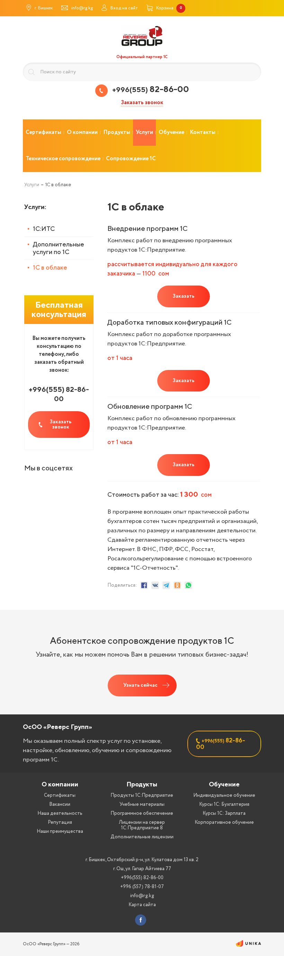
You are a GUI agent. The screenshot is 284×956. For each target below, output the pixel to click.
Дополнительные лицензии (142, 836)
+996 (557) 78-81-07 (142, 886)
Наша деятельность (59, 813)
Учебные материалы (142, 804)
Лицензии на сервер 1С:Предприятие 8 (142, 825)
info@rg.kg (142, 895)
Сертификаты (60, 795)
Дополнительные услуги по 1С (58, 248)
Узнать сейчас (140, 685)
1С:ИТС (44, 228)
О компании (60, 784)
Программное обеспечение (141, 813)
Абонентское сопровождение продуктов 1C (142, 640)
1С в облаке (50, 267)
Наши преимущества (60, 831)
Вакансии (59, 804)
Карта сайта (142, 904)
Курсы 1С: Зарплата (224, 813)
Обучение (224, 784)
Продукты (141, 784)
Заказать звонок (142, 103)
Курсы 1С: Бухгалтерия (224, 804)
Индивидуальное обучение (224, 795)
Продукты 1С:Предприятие (141, 795)
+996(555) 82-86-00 (142, 877)
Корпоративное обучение (224, 822)
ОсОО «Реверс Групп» (57, 726)
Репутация (60, 822)
